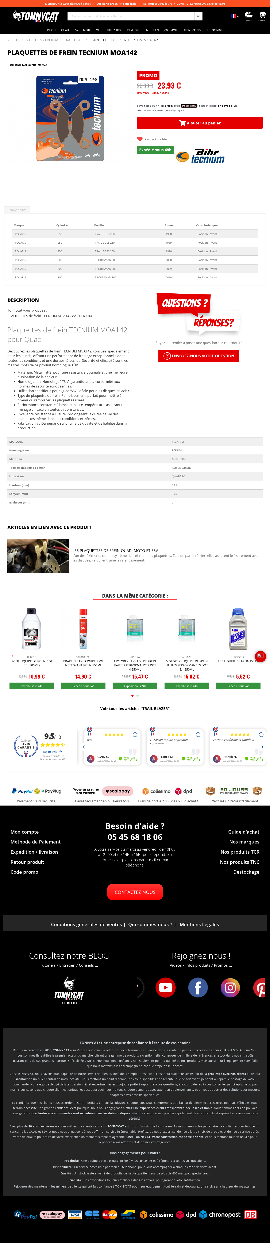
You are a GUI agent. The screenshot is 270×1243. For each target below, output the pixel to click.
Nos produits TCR (240, 852)
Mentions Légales (199, 924)
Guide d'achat (243, 832)
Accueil (14, 40)
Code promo (24, 872)
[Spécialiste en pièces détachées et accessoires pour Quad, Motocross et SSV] (36, 16)
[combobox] (135, 16)
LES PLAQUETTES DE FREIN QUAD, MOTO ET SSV (115, 550)
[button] (12, 134)
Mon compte (25, 832)
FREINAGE (53, 40)
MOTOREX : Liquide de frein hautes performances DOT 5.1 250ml (187, 665)
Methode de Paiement (36, 841)
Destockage (246, 872)
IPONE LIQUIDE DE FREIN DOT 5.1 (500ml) (32, 663)
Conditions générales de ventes (86, 924)
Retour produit (27, 862)
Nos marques (244, 841)
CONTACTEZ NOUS (135, 892)
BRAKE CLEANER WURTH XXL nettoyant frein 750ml (83, 663)
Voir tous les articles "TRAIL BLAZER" (135, 708)
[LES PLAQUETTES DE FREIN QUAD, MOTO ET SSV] (38, 556)
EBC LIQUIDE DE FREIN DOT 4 (238, 661)
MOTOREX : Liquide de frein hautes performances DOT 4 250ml (135, 665)
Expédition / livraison (34, 852)
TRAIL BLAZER (75, 40)
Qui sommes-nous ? (150, 924)
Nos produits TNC (239, 862)
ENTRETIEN (33, 40)
